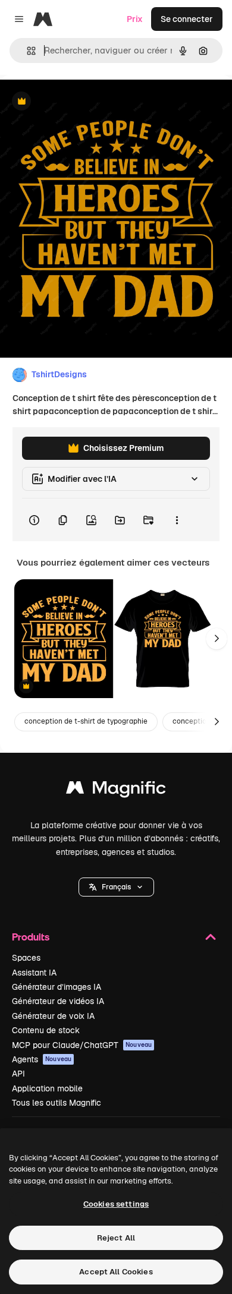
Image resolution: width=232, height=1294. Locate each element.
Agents (41, 1059)
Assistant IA (34, 972)
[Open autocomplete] (26, 50)
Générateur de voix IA (53, 1016)
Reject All (116, 1238)
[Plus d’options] (177, 520)
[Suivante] (216, 638)
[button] (116, 887)
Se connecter (187, 19)
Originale (78, 102)
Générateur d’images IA (56, 986)
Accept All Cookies (115, 1272)
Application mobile (47, 1088)
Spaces (26, 957)
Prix (135, 19)
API (18, 1073)
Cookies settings (116, 1204)
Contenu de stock (46, 1030)
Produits (30, 936)
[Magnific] (116, 790)
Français (116, 887)
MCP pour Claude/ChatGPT (82, 1045)
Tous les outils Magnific (56, 1102)
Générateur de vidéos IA (58, 1001)
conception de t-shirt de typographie (86, 721)
